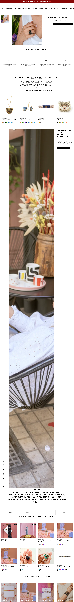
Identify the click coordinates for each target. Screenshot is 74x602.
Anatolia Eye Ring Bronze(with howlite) (8, 566)
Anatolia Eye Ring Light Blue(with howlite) (63, 541)
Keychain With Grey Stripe (25, 540)
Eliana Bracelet (41, 119)
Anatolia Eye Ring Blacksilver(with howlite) (44, 541)
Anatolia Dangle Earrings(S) (25, 119)
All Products (4, 118)
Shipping (57, 20)
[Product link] (9, 106)
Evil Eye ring (59, 119)
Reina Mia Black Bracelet (24, 566)
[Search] (63, 5)
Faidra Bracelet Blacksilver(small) (63, 566)
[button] (2, 5)
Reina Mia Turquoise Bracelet (43, 566)
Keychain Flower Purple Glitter (7, 540)
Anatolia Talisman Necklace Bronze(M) (8, 119)
